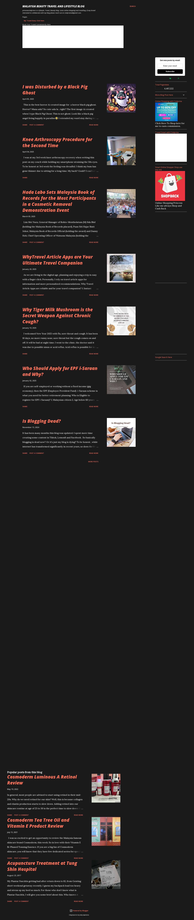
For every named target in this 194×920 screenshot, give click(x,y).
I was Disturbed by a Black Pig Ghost (55, 90)
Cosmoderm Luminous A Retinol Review (42, 780)
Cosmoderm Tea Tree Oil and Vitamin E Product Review (38, 823)
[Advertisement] (74, 68)
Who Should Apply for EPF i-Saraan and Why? (59, 371)
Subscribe (170, 71)
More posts (93, 462)
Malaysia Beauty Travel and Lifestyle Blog (53, 6)
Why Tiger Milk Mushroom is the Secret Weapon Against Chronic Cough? (57, 315)
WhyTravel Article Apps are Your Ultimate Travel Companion (57, 260)
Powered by (164, 78)
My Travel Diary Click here (34, 21)
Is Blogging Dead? (41, 421)
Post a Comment (37, 125)
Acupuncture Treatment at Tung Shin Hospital (42, 866)
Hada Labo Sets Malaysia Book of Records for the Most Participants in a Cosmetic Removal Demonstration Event (59, 201)
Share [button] (24, 125)
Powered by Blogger (80, 911)
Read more (93, 125)
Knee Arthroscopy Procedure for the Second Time (57, 142)
